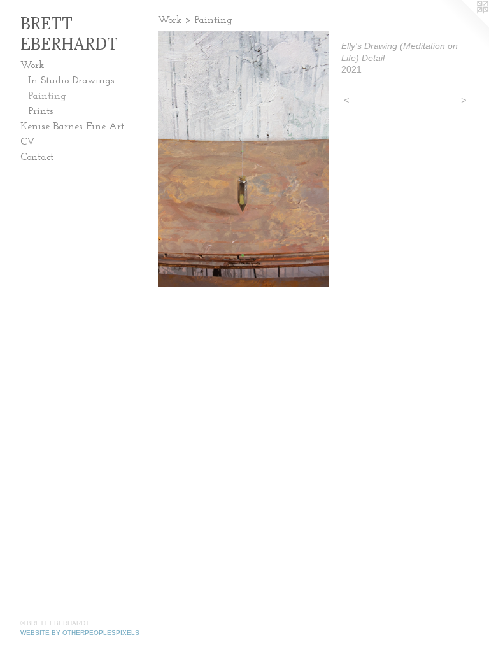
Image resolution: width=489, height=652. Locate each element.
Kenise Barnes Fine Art (72, 127)
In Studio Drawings (71, 81)
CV (27, 142)
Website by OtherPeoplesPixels (79, 632)
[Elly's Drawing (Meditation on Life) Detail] (243, 159)
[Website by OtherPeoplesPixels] (463, 25)
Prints (40, 111)
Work (32, 65)
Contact (36, 157)
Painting (47, 96)
